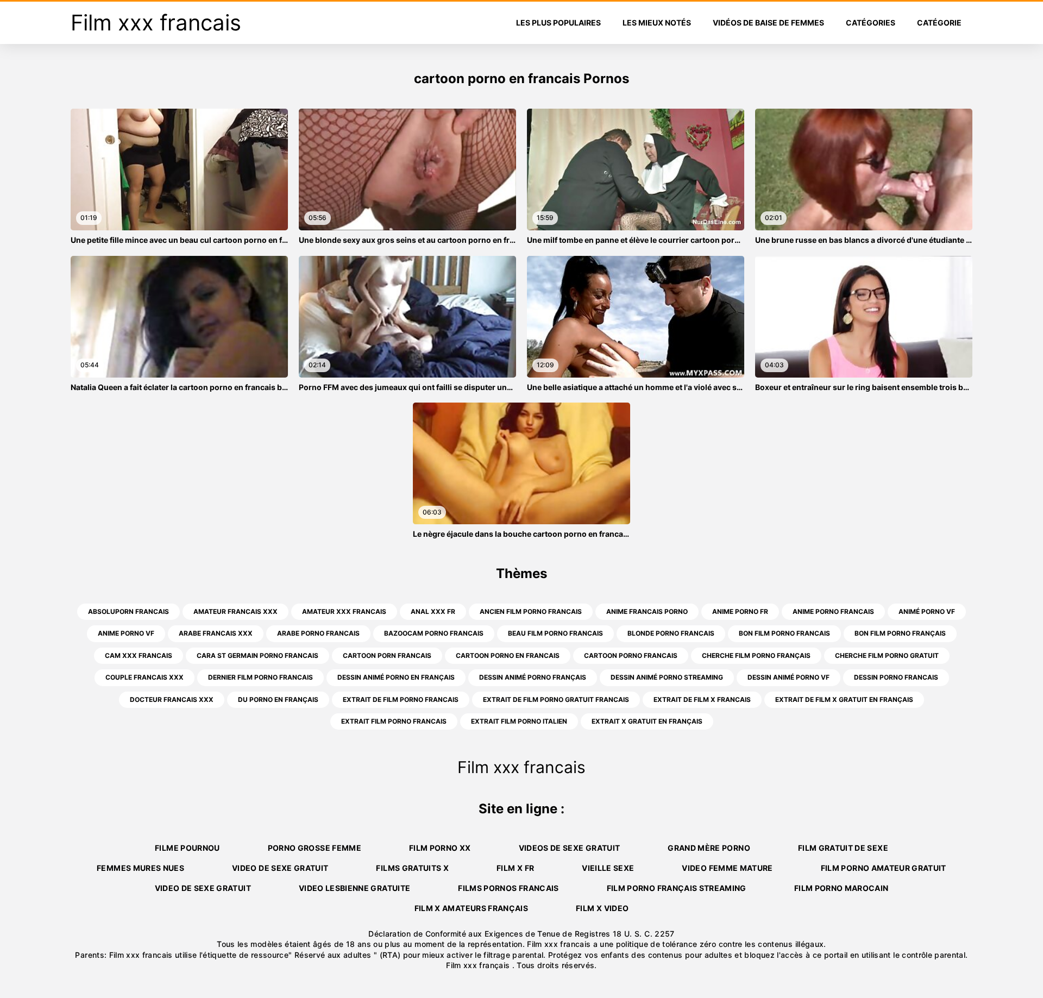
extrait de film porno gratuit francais (556, 699)
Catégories (870, 22)
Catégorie (939, 22)
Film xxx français (479, 965)
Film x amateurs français (471, 908)
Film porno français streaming (676, 888)
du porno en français (278, 699)
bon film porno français (900, 633)
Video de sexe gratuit (280, 868)
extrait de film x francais (702, 699)
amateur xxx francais (344, 611)
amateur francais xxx (235, 611)
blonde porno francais (670, 633)
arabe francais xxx (216, 633)
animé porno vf (927, 611)
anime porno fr (740, 611)
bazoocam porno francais (433, 633)
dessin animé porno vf (788, 677)
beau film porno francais (555, 633)
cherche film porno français (756, 655)
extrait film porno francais (394, 721)
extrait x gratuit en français (647, 721)
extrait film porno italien (519, 721)
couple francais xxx (144, 677)
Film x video (602, 908)
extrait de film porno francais (400, 699)
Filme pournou (187, 847)
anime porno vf (126, 633)
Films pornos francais (508, 888)
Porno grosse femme (314, 847)
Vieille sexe (608, 868)
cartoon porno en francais (508, 655)
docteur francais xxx (171, 699)
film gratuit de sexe (843, 847)
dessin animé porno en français (396, 677)
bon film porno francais (784, 633)
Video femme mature (727, 868)
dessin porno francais (896, 677)
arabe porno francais (318, 633)
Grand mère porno (709, 847)
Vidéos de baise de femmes (768, 22)
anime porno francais (833, 611)
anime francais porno (647, 611)
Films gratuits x (412, 868)
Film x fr (515, 868)
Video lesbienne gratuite (354, 888)
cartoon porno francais (630, 655)
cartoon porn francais (387, 655)
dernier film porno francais (260, 677)
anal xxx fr (433, 611)
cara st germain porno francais (257, 655)
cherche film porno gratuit (887, 655)
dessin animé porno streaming (667, 677)
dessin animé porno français (532, 677)
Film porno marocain (841, 888)
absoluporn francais (128, 611)
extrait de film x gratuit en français (844, 699)
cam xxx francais (138, 655)
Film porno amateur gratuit (883, 868)
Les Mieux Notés (657, 22)
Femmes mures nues (140, 868)
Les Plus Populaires (558, 22)
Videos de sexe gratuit (569, 847)
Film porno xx (440, 847)
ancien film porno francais (531, 611)
